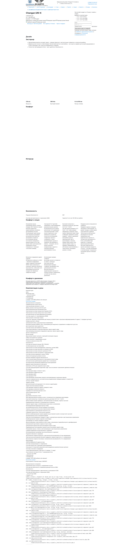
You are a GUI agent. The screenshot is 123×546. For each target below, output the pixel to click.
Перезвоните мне (92, 4)
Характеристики (54, 9)
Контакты (94, 7)
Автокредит (50, 7)
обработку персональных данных (84, 31)
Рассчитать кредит (31, 301)
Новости (81, 7)
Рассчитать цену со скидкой (82, 28)
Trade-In (69, 7)
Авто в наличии (41, 7)
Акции (75, 7)
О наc (57, 7)
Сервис (63, 7)
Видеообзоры (35, 9)
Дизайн (30, 9)
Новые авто (32, 7)
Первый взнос (78, 26)
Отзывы (88, 7)
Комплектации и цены (44, 9)
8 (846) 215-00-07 (92, 2)
